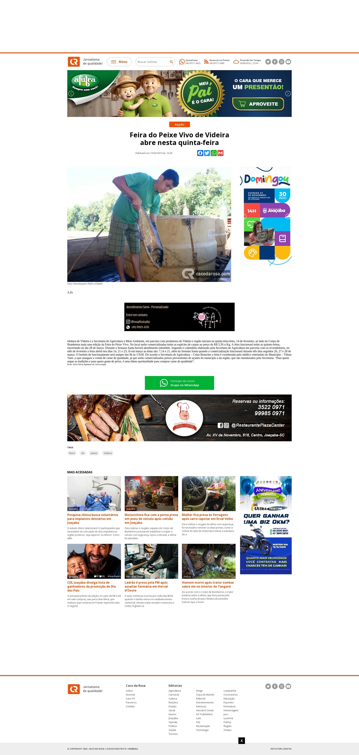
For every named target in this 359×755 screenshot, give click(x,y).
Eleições (173, 702)
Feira (72, 453)
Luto (198, 718)
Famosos (201, 706)
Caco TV (130, 698)
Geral (172, 710)
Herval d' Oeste (205, 710)
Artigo (199, 691)
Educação (229, 698)
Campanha (230, 691)
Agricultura (175, 691)
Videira (108, 453)
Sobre (129, 691)
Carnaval (174, 694)
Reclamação (203, 726)
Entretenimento (205, 702)
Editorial (200, 698)
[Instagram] (281, 62)
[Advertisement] (112, 26)
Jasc (226, 714)
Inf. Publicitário (204, 714)
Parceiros (131, 702)
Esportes (229, 702)
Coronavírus (231, 694)
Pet (198, 722)
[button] (288, 93)
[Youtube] (288, 62)
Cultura (173, 698)
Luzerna (228, 718)
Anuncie (130, 694)
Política (173, 726)
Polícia (227, 722)
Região (227, 726)
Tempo (227, 730)
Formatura (229, 706)
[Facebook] (275, 62)
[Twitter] (268, 62)
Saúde (172, 730)
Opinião (173, 722)
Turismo (173, 734)
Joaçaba (173, 718)
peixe (94, 453)
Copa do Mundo (205, 694)
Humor (172, 714)
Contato (130, 706)
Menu (123, 62)
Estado (173, 706)
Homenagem (231, 710)
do (82, 453)
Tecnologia (202, 730)
